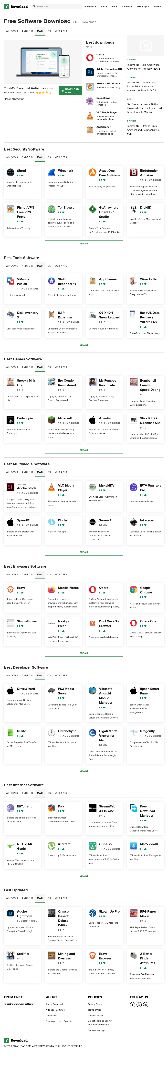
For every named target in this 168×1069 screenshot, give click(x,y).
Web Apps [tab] (61, 31)
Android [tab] (27, 31)
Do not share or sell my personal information (100, 1022)
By (9, 92)
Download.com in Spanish (59, 1021)
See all (84, 243)
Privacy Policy (95, 1004)
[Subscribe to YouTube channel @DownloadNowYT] (145, 1004)
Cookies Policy (95, 1015)
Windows (89, 6)
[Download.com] (16, 6)
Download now (72, 91)
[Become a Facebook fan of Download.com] (132, 1004)
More (156, 6)
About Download (54, 1004)
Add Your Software (55, 1010)
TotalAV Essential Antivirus (28, 88)
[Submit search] (34, 6)
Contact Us (51, 1015)
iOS (113, 6)
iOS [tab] (49, 31)
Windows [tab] (12, 31)
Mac (103, 6)
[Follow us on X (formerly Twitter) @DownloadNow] (139, 1004)
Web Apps (142, 6)
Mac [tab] (40, 31)
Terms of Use (94, 1010)
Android (126, 6)
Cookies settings (96, 1030)
